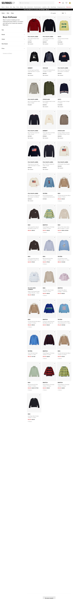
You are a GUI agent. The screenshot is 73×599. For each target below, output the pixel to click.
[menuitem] (3, 7)
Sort (63, 13)
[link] (34, 39)
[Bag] (69, 2)
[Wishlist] (66, 2)
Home (3, 13)
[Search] (20, 2)
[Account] (63, 2)
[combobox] (38, 3)
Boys (12, 13)
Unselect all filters (7, 53)
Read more (5, 25)
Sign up (47, 9)
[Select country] (59, 2)
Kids (8, 13)
